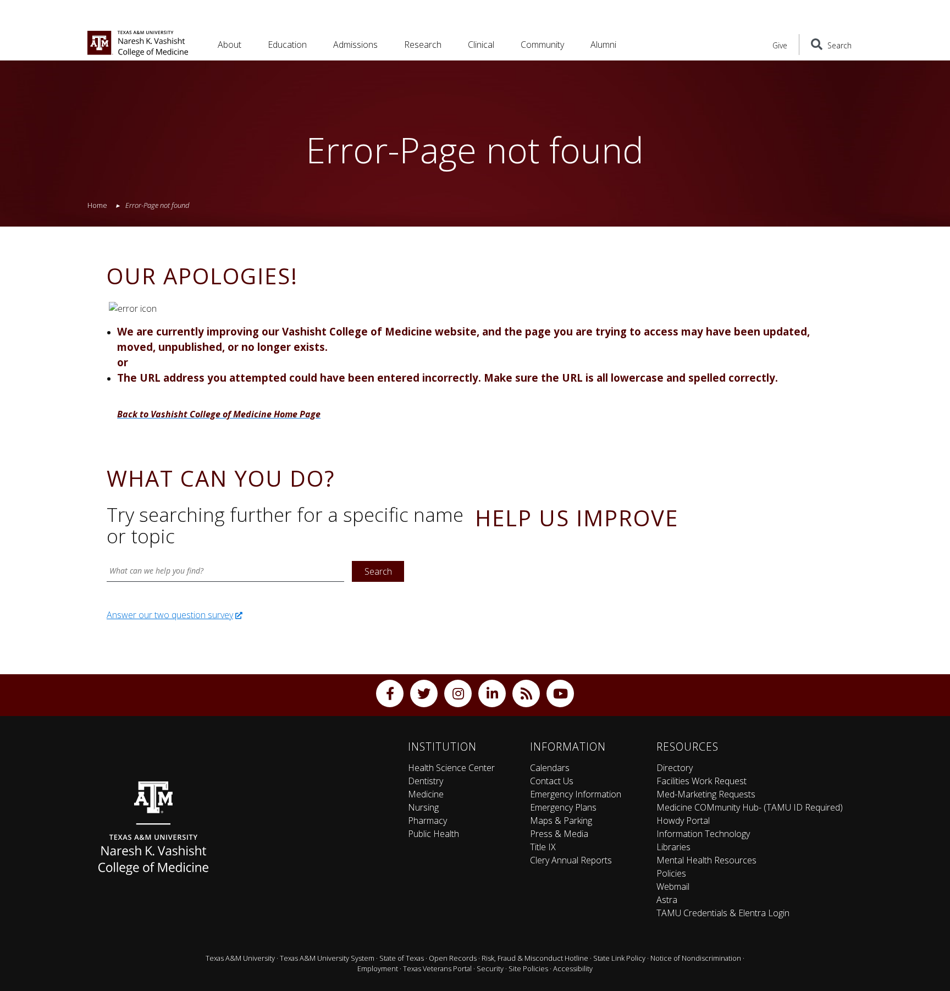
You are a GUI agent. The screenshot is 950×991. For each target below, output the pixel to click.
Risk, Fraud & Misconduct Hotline (535, 958)
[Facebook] (390, 693)
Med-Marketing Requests (705, 794)
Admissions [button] (355, 44)
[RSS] (526, 693)
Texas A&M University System (327, 958)
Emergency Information (575, 794)
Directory (674, 768)
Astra (666, 900)
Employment (377, 968)
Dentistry (425, 781)
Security (490, 968)
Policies (671, 873)
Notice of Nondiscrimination (695, 958)
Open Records (453, 958)
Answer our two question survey (170, 615)
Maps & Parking (561, 820)
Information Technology (703, 834)
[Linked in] (492, 693)
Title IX (543, 847)
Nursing (423, 807)
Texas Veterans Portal (437, 968)
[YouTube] (560, 693)
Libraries (673, 847)
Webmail (672, 886)
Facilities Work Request (701, 781)
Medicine (426, 794)
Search (378, 571)
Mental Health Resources (706, 860)
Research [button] (422, 44)
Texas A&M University (240, 958)
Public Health (433, 834)
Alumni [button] (603, 44)
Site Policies (528, 968)
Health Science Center (451, 768)
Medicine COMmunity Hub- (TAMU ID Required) (749, 807)
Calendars (550, 768)
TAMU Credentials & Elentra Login (722, 913)
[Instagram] (458, 693)
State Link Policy (619, 958)
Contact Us (551, 781)
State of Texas (401, 958)
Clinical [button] (481, 44)
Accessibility (573, 968)
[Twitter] (424, 693)
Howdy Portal (683, 820)
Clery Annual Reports (571, 860)
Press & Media (559, 834)
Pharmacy (427, 820)
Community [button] (542, 44)
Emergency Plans (563, 807)
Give (779, 45)
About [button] (229, 44)
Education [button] (287, 44)
